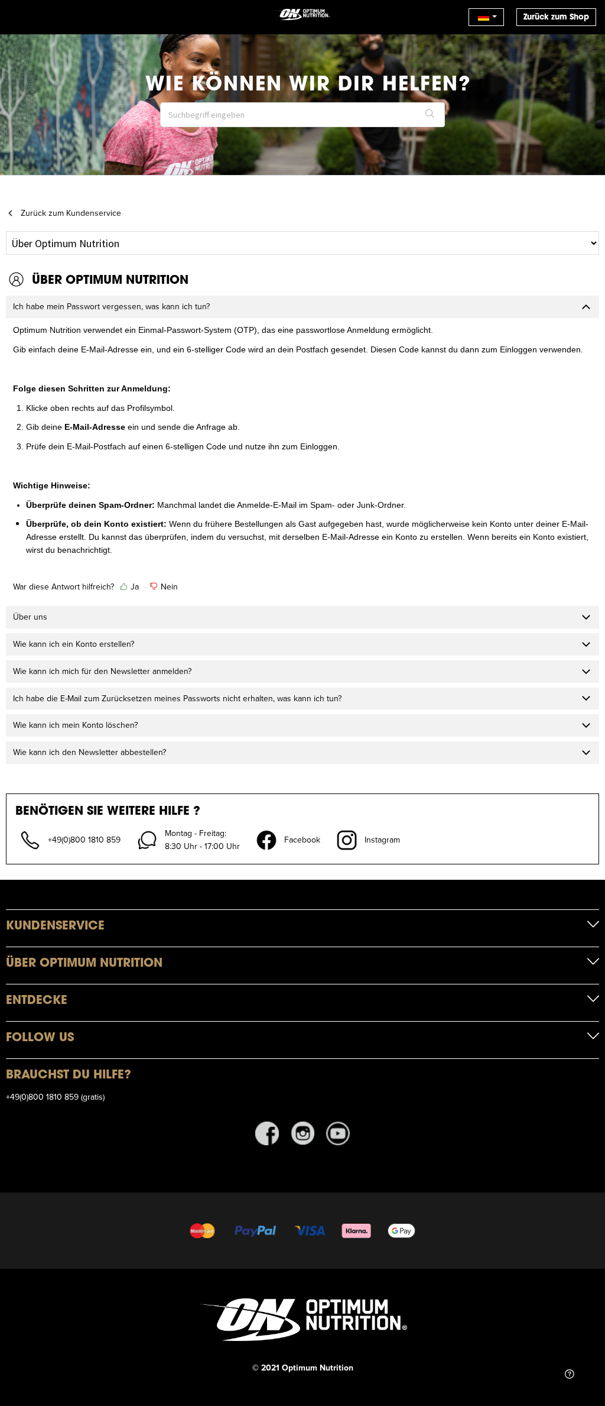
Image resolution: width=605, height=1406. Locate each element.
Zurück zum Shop (556, 17)
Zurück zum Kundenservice (71, 213)
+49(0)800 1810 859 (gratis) (55, 1097)
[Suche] (430, 115)
